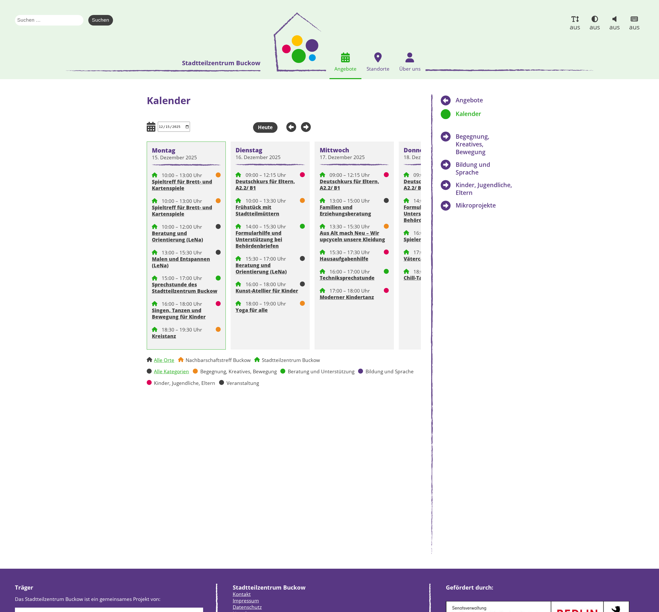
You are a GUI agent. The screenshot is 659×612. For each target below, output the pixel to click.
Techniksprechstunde (347, 277)
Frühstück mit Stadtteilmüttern (257, 210)
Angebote (469, 100)
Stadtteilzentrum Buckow (291, 360)
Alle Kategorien (171, 371)
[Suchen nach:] (51, 20)
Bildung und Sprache (390, 371)
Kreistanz (164, 336)
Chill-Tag (414, 277)
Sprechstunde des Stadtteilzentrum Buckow (184, 287)
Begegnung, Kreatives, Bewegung (238, 371)
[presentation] (295, 42)
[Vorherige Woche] (289, 126)
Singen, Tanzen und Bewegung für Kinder (179, 313)
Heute (265, 127)
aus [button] (575, 26)
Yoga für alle (252, 310)
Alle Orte (164, 360)
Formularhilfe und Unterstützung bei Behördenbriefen (259, 239)
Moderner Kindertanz (347, 297)
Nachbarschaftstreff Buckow (218, 360)
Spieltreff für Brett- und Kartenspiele (182, 185)
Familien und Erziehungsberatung (345, 210)
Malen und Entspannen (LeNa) (181, 262)
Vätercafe (416, 258)
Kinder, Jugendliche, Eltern (184, 382)
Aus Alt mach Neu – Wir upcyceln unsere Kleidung (352, 236)
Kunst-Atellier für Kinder (267, 290)
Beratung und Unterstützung (321, 371)
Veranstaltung (243, 382)
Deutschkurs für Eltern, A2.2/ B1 (265, 184)
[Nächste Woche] (308, 126)
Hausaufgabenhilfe (344, 258)
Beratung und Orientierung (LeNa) (177, 236)
